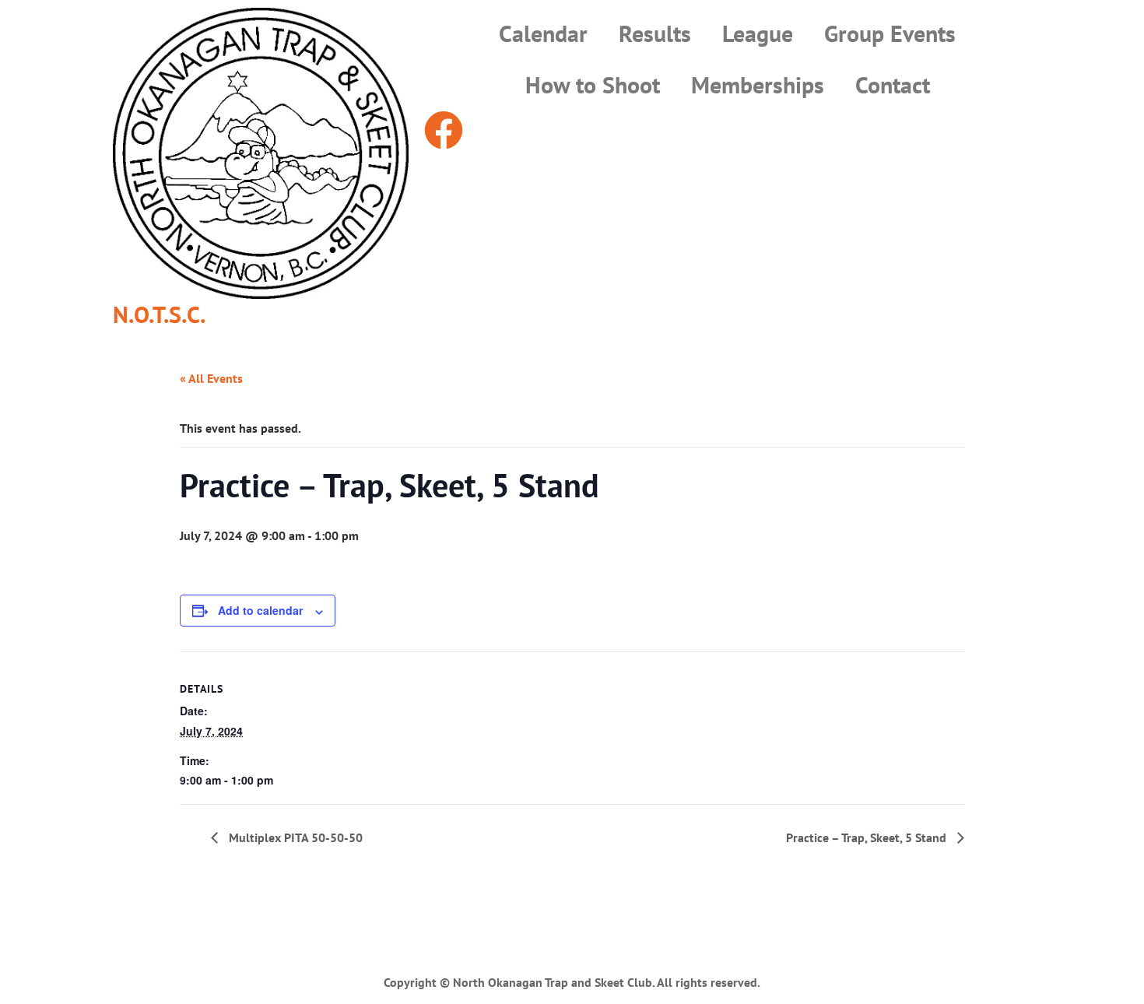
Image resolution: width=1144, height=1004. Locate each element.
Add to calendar (260, 610)
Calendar (543, 33)
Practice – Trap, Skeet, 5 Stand (867, 837)
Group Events (890, 33)
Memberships (757, 84)
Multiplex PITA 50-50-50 (294, 837)
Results (655, 33)
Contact (892, 84)
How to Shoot (592, 84)
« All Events (211, 378)
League (757, 33)
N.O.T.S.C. (159, 314)
